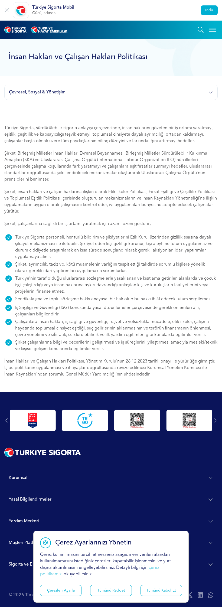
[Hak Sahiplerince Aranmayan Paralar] (32, 420)
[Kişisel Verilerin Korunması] (84, 420)
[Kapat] (6, 10)
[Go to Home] (101, 30)
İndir (209, 10)
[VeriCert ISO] (136, 420)
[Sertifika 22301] (189, 420)
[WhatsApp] (210, 595)
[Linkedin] (200, 595)
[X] (189, 595)
